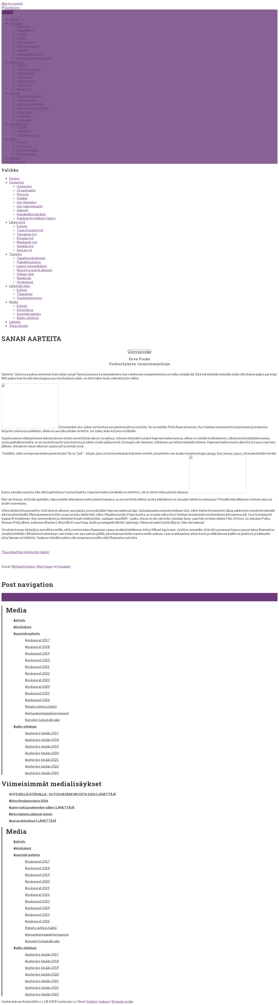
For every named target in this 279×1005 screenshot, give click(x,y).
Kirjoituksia (24, 146)
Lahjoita (14, 158)
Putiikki (21, 38)
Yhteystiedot (17, 162)
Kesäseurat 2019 (37, 653)
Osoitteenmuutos (28, 135)
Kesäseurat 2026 (37, 700)
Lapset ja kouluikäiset (30, 104)
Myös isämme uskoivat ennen (30, 814)
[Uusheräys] (11, 7)
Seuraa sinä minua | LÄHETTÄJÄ (32, 821)
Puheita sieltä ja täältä (41, 707)
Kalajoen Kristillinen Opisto (34, 58)
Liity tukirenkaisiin (28, 46)
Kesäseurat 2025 (37, 693)
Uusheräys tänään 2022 (42, 766)
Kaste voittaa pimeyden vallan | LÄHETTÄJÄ (41, 807)
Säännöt (22, 50)
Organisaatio (25, 30)
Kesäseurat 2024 (37, 687)
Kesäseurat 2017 (37, 640)
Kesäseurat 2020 (37, 660)
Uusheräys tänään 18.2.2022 (24, 595)
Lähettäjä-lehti (18, 124)
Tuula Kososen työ (28, 69)
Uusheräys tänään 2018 (42, 740)
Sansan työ (24, 89)
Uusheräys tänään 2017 (42, 733)
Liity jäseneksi (26, 42)
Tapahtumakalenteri (29, 96)
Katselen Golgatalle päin (42, 720)
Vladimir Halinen (97, 1001)
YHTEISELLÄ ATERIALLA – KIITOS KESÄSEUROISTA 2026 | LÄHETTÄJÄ (62, 794)
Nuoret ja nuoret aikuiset (32, 108)
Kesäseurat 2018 (37, 647)
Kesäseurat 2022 (37, 673)
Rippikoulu (23, 116)
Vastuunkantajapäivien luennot (47, 713)
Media (13, 139)
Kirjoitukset (23, 627)
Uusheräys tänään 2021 (42, 760)
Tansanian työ (25, 73)
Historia (22, 34)
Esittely (22, 65)
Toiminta (14, 93)
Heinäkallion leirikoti (30, 54)
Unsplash (64, 566)
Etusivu (14, 19)
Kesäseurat (24, 120)
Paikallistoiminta (27, 100)
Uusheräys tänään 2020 (42, 753)
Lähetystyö (16, 62)
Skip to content (12, 4)
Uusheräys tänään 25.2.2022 (24, 599)
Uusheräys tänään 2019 (42, 746)
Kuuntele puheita (27, 150)
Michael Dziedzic (23, 566)
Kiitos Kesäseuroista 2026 (28, 801)
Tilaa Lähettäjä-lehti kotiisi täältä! (26, 552)
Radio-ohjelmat (26, 154)
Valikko (7, 11)
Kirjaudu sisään (122, 1001)
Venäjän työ (24, 85)
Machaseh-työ (26, 81)
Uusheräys (15, 23)
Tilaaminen (24, 131)
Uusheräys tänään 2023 (42, 773)
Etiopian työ (24, 77)
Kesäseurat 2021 (37, 667)
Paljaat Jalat (24, 112)
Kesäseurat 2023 (37, 680)
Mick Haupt (44, 566)
